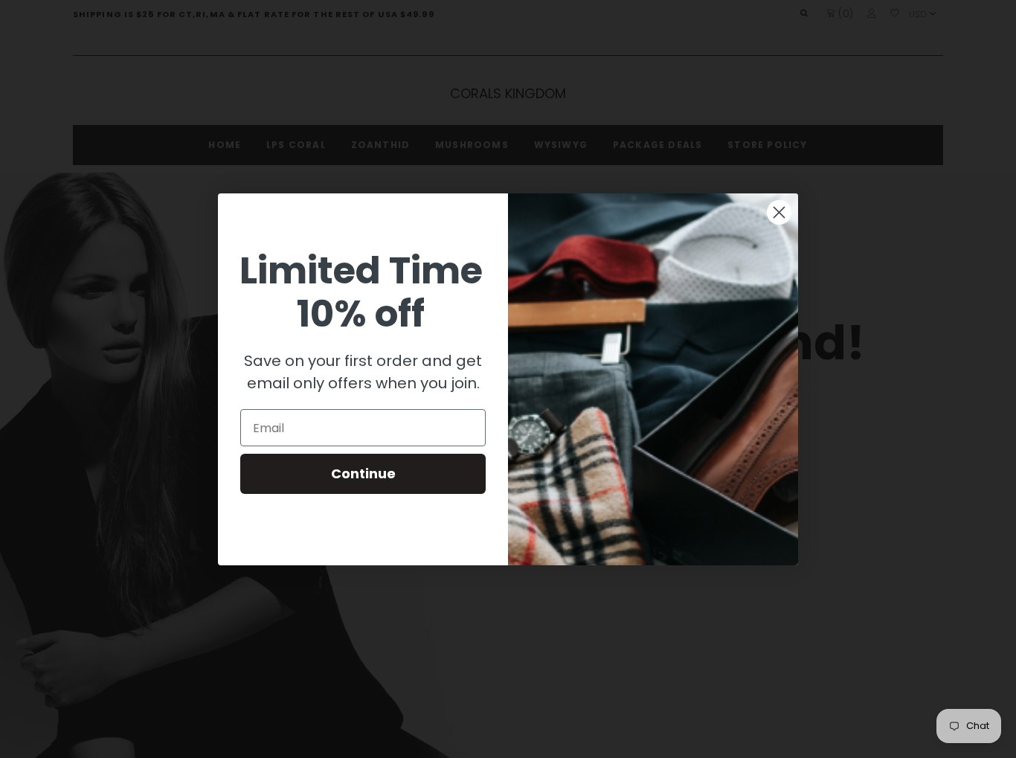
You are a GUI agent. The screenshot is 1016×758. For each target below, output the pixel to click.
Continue (363, 473)
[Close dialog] (779, 212)
